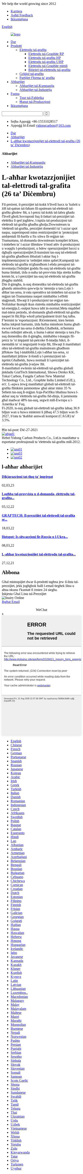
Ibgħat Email (11, 602)
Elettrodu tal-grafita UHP (46, 62)
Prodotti (16, 46)
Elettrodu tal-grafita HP (44, 58)
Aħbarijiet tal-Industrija (35, 90)
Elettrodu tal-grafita (32, 50)
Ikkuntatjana (19, 19)
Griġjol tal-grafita (31, 74)
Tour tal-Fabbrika (31, 98)
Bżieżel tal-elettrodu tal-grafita (49, 70)
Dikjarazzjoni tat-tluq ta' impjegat (27, 477)
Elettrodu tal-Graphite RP (46, 54)
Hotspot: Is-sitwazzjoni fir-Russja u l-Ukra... (35, 537)
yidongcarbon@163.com (53, 125)
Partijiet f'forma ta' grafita (37, 78)
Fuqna (15, 94)
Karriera (16, 11)
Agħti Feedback (22, 15)
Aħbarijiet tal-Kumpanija (36, 86)
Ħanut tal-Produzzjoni (34, 102)
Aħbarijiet (18, 82)
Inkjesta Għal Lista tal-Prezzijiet (24, 594)
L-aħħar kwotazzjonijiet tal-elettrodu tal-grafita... (39, 554)
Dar (13, 42)
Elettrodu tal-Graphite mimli (48, 66)
